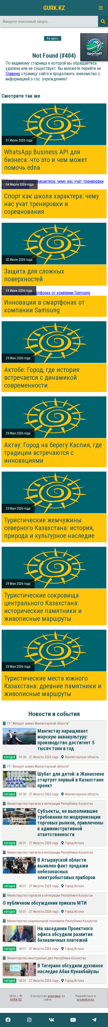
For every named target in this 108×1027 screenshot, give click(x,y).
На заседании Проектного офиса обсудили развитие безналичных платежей (65, 934)
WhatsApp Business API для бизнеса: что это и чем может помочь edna (45, 159)
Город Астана (74, 843)
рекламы (54, 996)
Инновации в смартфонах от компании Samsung (44, 306)
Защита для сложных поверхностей (34, 275)
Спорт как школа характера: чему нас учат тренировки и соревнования (51, 204)
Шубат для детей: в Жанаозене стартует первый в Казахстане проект (70, 779)
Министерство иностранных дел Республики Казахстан (46, 958)
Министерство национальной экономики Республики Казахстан (52, 921)
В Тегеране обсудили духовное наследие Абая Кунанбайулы (70, 968)
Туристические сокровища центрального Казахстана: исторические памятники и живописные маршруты (43, 607)
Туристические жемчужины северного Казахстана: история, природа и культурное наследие (49, 528)
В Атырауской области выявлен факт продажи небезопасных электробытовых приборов (66, 868)
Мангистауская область (82, 757)
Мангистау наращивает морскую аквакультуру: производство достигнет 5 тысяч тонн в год (65, 739)
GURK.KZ (54, 7)
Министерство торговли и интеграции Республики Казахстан (50, 803)
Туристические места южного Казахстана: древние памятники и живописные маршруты (52, 686)
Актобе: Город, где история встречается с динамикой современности (41, 377)
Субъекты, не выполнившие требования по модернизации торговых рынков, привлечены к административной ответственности (70, 822)
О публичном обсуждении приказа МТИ (45, 903)
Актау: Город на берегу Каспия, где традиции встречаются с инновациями (53, 452)
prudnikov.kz (85, 999)
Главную (13, 73)
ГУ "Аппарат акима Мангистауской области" (38, 723)
